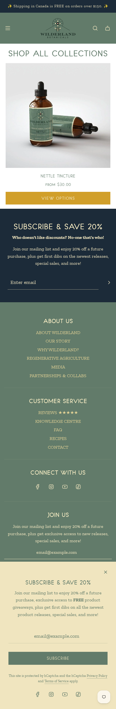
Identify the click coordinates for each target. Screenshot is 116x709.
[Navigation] (7, 28)
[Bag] (107, 28)
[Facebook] (38, 487)
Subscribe (58, 658)
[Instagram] (51, 487)
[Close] (105, 572)
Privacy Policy (97, 676)
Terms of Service (56, 681)
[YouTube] (65, 487)
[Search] (95, 28)
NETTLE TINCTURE (58, 175)
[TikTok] (78, 487)
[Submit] (109, 282)
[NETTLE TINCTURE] (58, 115)
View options (58, 198)
